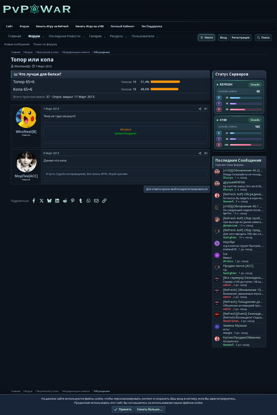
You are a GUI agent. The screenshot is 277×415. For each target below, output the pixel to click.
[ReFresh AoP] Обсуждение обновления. (243, 194)
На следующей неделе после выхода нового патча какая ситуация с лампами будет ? (243, 210)
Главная (14, 36)
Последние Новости (65, 36)
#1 (206, 109)
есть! (226, 329)
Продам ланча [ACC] (238, 266)
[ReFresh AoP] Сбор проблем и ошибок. (243, 218)
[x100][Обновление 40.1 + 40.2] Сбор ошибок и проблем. (243, 206)
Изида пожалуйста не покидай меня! (243, 174)
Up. (225, 270)
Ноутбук (229, 242)
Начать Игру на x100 (90, 26)
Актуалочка (230, 341)
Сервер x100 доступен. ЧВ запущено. (243, 282)
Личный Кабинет (123, 26)
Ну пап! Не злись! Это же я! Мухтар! (243, 186)
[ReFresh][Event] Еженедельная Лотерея (243, 313)
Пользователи (143, 36)
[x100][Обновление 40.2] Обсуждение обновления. (243, 170)
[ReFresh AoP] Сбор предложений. (243, 230)
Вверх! (227, 258)
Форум (24, 26)
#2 (206, 153)
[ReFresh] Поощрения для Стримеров (243, 302)
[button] (43, 37)
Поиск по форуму (45, 44)
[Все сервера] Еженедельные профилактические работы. (243, 277)
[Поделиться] (200, 109)
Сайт (9, 26)
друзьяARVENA (234, 182)
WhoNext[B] (22, 66)
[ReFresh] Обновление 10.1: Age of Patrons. (243, 290)
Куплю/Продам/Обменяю (242, 337)
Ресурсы (116, 36)
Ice (225, 254)
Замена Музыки (235, 325)
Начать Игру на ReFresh (52, 26)
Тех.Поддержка (152, 26)
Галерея (95, 36)
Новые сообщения (16, 44)
